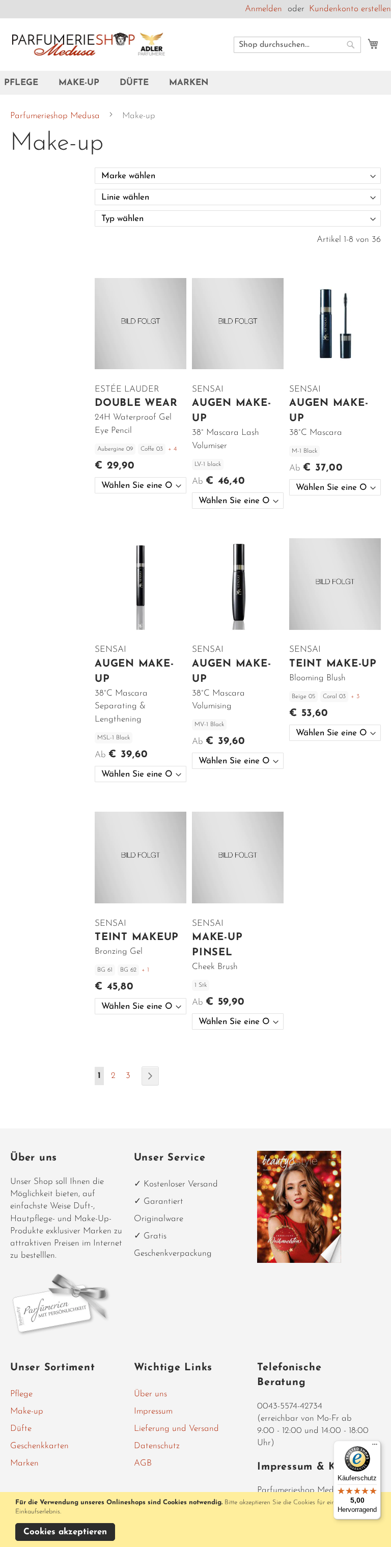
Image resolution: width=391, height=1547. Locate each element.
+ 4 (172, 449)
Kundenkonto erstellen (350, 9)
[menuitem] (26, 83)
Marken (24, 1463)
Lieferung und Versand (176, 1428)
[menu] (195, 83)
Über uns (150, 1394)
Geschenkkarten (39, 1446)
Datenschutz (157, 1446)
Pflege (21, 1394)
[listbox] (140, 485)
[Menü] (375, 1447)
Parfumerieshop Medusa (56, 116)
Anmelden (263, 9)
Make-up (26, 1411)
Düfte (21, 1428)
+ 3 (355, 697)
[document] (197, 1519)
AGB (143, 1463)
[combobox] (297, 45)
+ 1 (145, 970)
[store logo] (88, 44)
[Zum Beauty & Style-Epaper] (299, 1260)
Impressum (153, 1411)
